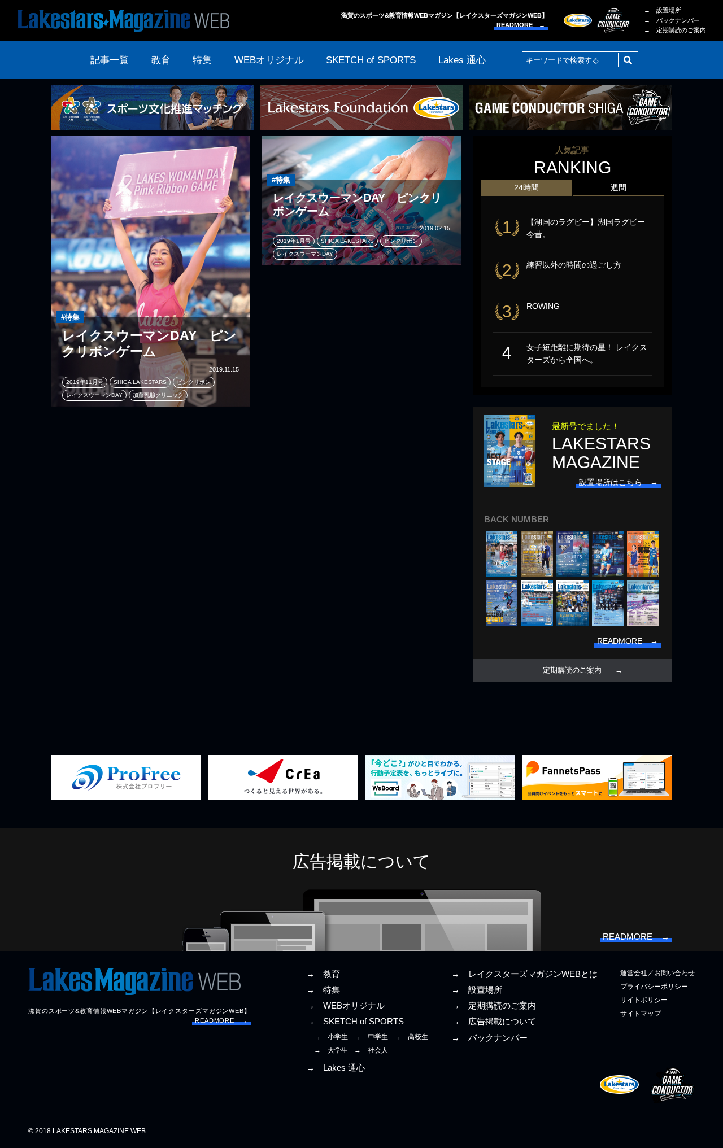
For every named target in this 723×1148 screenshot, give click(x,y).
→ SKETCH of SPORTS (355, 1021)
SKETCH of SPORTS (371, 60)
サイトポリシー (644, 1000)
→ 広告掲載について (493, 1021)
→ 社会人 (371, 1050)
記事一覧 (109, 60)
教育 (161, 60)
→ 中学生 (371, 1037)
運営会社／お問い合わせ (657, 973)
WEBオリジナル (269, 60)
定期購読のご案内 (572, 670)
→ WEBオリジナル (345, 1005)
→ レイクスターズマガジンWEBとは (524, 974)
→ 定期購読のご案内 (675, 30)
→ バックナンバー (672, 20)
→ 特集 (323, 989)
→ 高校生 (411, 1037)
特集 (202, 60)
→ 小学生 (331, 1037)
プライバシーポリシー (654, 986)
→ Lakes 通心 (335, 1067)
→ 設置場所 (662, 10)
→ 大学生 (331, 1050)
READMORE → (520, 24)
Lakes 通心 (462, 60)
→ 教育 (323, 974)
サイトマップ (640, 1014)
